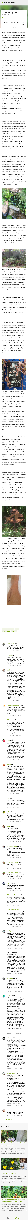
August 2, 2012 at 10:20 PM (14, 991)
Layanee (9, 655)
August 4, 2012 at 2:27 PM (14, 1105)
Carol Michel (10, 643)
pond (17, 628)
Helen (8, 1109)
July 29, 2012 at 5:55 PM (14, 735)
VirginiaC (9, 1037)
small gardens (6, 631)
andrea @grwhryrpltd (13, 909)
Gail (8, 811)
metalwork (11, 628)
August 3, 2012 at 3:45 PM (14, 1068)
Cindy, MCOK (11, 931)
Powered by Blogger (15, 1218)
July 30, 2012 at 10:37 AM (14, 868)
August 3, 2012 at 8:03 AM (14, 1033)
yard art (14, 631)
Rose (8, 740)
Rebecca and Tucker (12, 862)
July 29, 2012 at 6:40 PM (14, 760)
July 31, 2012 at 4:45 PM (14, 926)
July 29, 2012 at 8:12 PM (14, 794)
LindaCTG (10, 978)
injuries (4, 628)
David (8, 670)
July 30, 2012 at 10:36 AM (14, 857)
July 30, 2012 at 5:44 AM (14, 821)
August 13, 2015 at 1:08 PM (14, 1115)
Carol (8, 826)
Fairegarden (10, 720)
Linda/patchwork (12, 846)
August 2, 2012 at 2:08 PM (14, 973)
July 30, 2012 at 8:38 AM (14, 841)
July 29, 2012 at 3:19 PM (14, 715)
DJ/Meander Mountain (13, 895)
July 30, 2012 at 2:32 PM (14, 890)
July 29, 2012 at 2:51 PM (14, 665)
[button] (3, 18)
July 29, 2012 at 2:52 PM (14, 701)
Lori (8, 798)
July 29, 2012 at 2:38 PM (14, 651)
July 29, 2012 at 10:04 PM (14, 807)
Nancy (9, 883)
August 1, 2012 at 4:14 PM (14, 948)
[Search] (26, 2)
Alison (9, 764)
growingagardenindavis (13, 705)
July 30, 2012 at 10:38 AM (14, 878)
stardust (9, 995)
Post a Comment (7, 1119)
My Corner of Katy (9, 2)
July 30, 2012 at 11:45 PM (14, 905)
